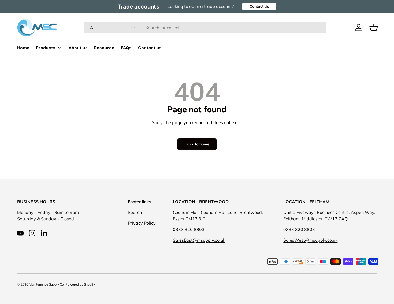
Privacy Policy (142, 223)
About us (78, 48)
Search (135, 212)
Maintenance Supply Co (46, 284)
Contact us (150, 48)
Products (45, 48)
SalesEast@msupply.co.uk (199, 240)
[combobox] (205, 27)
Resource (104, 48)
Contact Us (259, 6)
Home (23, 48)
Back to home (197, 144)
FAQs (126, 48)
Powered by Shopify (80, 284)
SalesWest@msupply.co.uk (310, 240)
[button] (374, 27)
